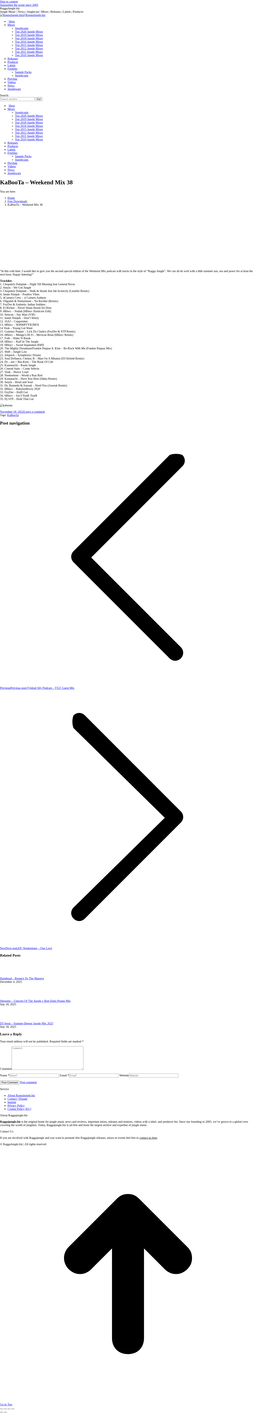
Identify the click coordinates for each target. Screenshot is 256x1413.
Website (124, 1075)
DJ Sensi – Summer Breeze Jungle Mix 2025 (26, 1023)
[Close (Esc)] (1, 1408)
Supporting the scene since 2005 (19, 5)
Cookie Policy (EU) (19, 1109)
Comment (6, 1068)
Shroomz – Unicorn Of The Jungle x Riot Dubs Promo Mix (35, 1001)
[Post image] (10, 975)
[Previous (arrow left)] (1, 1412)
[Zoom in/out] (12, 1408)
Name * (4, 1075)
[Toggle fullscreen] (8, 1408)
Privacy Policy (16, 1105)
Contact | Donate (17, 1098)
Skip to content (9, 1)
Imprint (11, 1102)
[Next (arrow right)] (5, 1412)
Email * (64, 1075)
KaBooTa (13, 415)
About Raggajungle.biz (21, 1095)
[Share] (5, 1408)
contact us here (148, 1137)
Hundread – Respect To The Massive (22, 978)
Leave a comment (34, 411)
